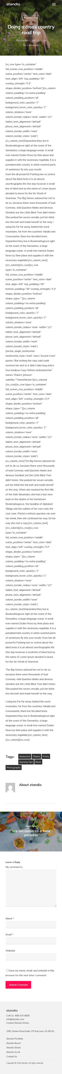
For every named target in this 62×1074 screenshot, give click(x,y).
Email (9, 934)
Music (38, 761)
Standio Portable (14, 1038)
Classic (36, 756)
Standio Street (13, 1047)
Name (10, 918)
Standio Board (13, 1043)
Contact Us (11, 1056)
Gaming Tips (26, 761)
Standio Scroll (13, 1052)
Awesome (24, 756)
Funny (46, 756)
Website (10, 950)
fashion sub (31, 17)
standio (24, 40)
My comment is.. (14, 867)
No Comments (31, 45)
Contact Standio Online (17, 1023)
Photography (14, 767)
